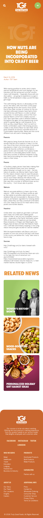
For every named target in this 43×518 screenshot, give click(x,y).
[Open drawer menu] (38, 5)
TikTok (33, 441)
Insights (6, 493)
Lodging (7, 466)
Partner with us (29, 474)
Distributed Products (31, 457)
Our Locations (9, 491)
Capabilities (29, 470)
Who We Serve (9, 453)
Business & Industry (11, 471)
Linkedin (21, 445)
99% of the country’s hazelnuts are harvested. (20, 220)
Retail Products (29, 462)
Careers (6, 496)
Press (26, 487)
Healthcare (7, 459)
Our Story (7, 487)
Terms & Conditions (31, 500)
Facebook (11, 441)
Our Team (7, 489)
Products (28, 453)
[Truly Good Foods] (21, 7)
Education (7, 464)
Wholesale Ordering (31, 491)
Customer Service (30, 496)
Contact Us (28, 489)
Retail (6, 457)
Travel (6, 462)
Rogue (6, 224)
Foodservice (8, 468)
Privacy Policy (29, 498)
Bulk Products (29, 459)
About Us (7, 483)
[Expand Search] (4, 5)
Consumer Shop (30, 493)
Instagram (23, 441)
